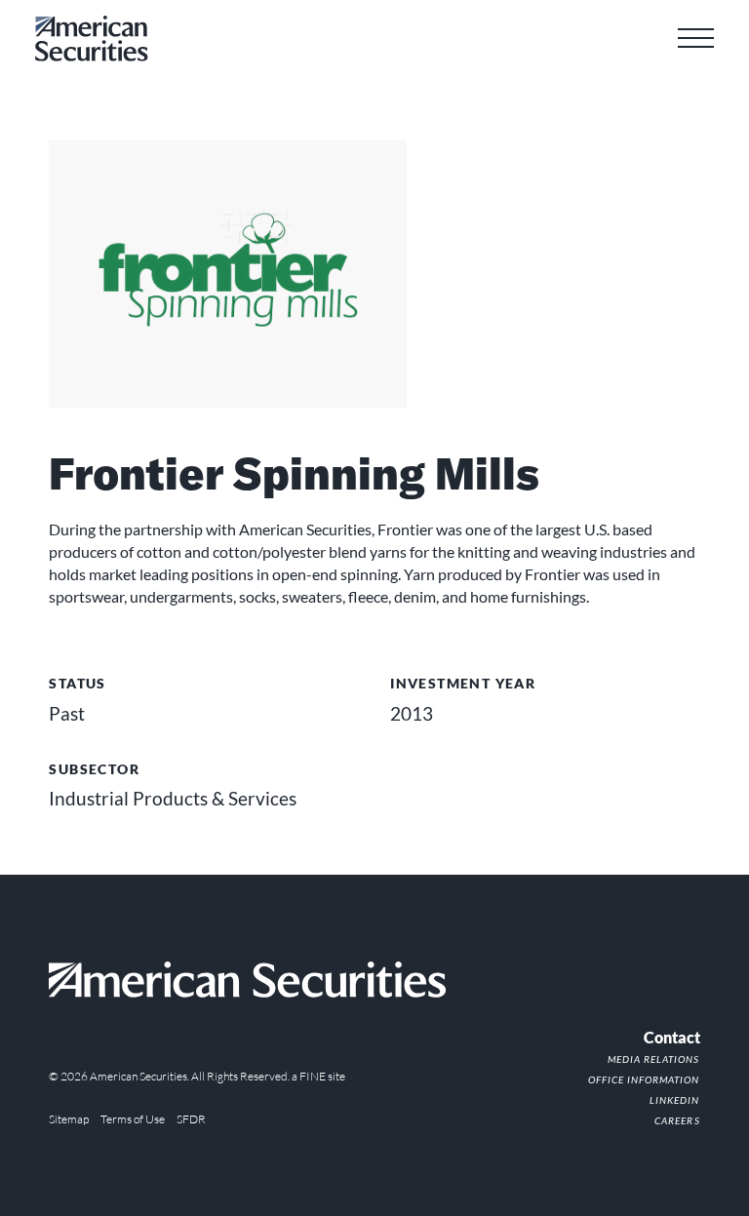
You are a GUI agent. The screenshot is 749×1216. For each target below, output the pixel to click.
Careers (676, 1120)
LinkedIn (674, 1100)
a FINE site (318, 1076)
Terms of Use (132, 1119)
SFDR (191, 1119)
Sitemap (69, 1119)
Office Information (643, 1079)
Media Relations (653, 1059)
